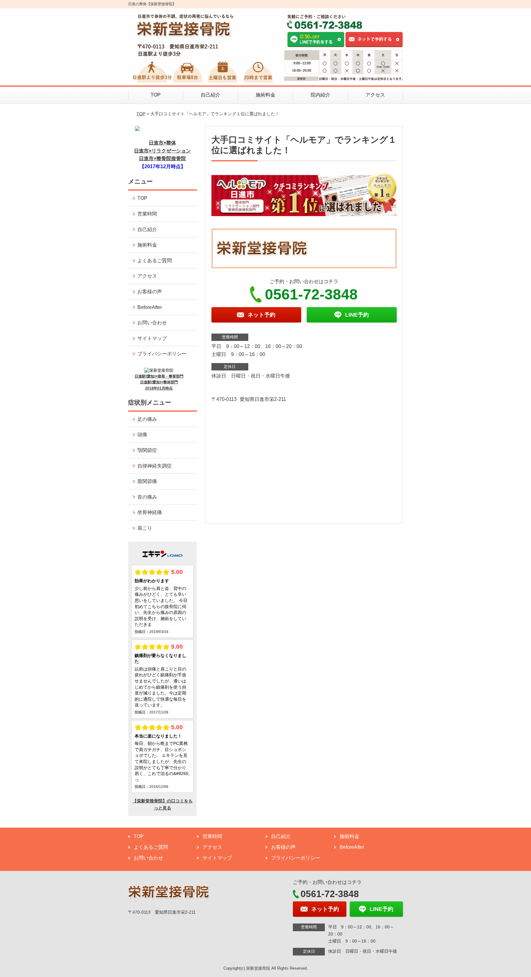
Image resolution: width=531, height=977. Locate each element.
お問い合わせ (152, 322)
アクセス (375, 94)
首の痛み (147, 497)
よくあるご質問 (154, 260)
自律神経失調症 (154, 466)
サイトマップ (152, 338)
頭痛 (142, 434)
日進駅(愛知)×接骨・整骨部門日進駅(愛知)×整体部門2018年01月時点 (159, 382)
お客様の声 (149, 291)
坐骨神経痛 (149, 512)
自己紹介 (210, 94)
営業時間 (147, 213)
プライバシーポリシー (162, 353)
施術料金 (265, 94)
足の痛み (147, 419)
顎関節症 (147, 450)
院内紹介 (320, 94)
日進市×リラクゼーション (162, 150)
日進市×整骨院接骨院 (162, 158)
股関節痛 (147, 481)
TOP (156, 94)
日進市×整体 (162, 142)
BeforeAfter (149, 307)
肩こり (144, 528)
